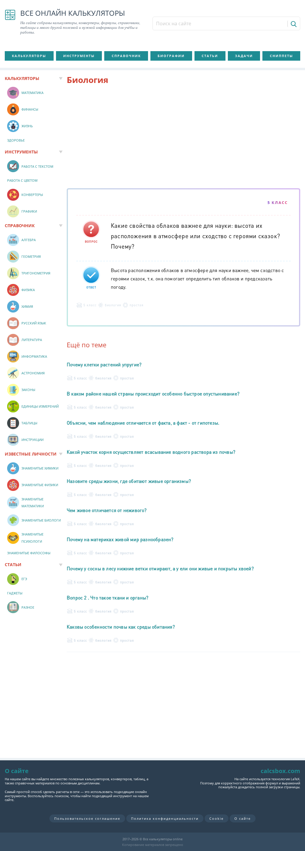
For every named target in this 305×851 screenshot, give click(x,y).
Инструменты (79, 56)
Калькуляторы (29, 56)
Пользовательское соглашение (87, 818)
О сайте (242, 818)
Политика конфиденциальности (165, 818)
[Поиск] (293, 24)
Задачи (244, 56)
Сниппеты (281, 56)
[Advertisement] (183, 137)
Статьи (210, 56)
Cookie (216, 818)
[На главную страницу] (10, 22)
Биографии (171, 56)
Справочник (126, 56)
